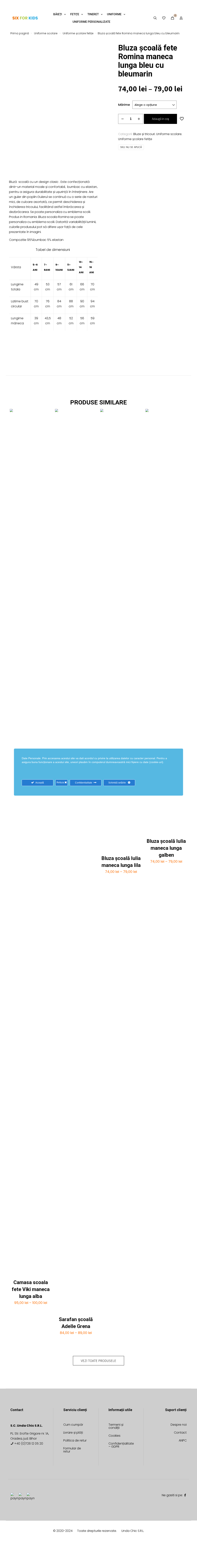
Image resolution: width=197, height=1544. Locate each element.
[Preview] (46, 430)
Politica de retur (75, 1441)
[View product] (46, 414)
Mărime (124, 105)
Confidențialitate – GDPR (121, 1445)
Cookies (114, 1436)
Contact (180, 1433)
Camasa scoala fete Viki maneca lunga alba (31, 1289)
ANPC (183, 1441)
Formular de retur (72, 1450)
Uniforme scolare (46, 33)
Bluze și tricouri (144, 134)
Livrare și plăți (73, 1433)
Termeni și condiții (116, 1426)
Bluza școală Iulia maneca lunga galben (166, 848)
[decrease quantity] (122, 119)
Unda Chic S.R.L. (132, 1531)
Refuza (61, 782)
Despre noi (179, 1425)
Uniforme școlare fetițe (78, 33)
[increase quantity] (138, 119)
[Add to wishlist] (46, 422)
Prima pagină (19, 33)
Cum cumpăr (73, 1425)
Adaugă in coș (160, 119)
